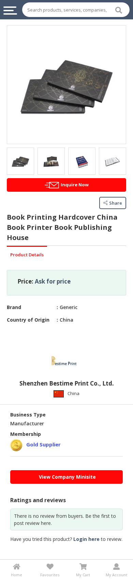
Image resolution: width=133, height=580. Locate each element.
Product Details (27, 255)
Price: (25, 281)
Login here (86, 539)
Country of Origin (28, 320)
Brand (14, 307)
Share (115, 203)
